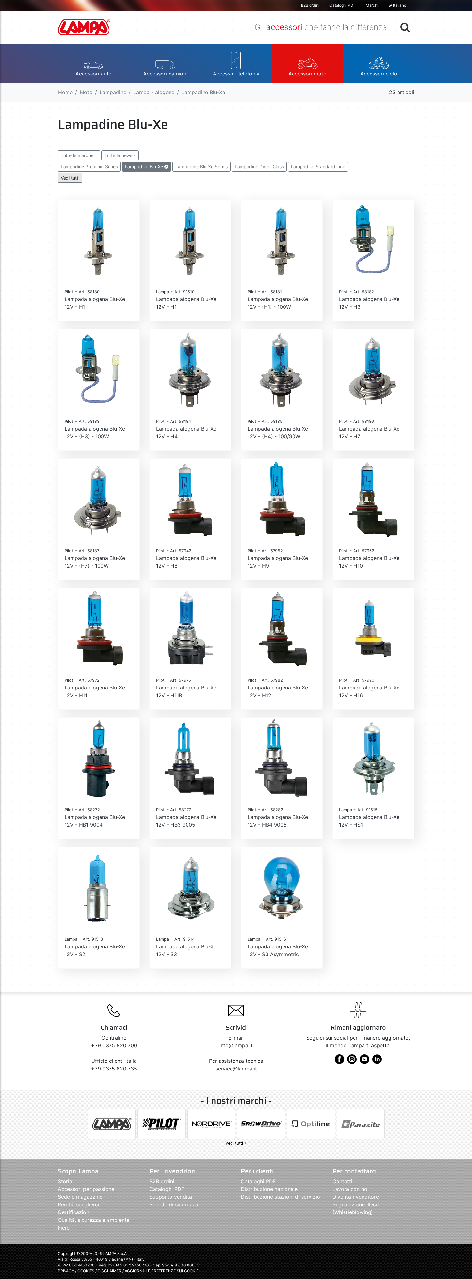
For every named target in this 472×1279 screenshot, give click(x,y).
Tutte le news (118, 155)
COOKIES (85, 1270)
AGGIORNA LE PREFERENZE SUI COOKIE (161, 1270)
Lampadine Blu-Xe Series (201, 166)
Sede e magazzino (80, 1197)
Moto (86, 92)
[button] (93, 63)
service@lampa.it (236, 1068)
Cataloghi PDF (342, 5)
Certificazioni (74, 1212)
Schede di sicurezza (173, 1204)
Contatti (342, 1181)
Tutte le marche (77, 155)
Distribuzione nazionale (269, 1189)
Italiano (399, 5)
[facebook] (339, 1061)
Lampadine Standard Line (318, 166)
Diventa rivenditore (355, 1197)
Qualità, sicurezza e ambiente (93, 1220)
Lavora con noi (350, 1189)
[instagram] (352, 1061)
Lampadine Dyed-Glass (259, 166)
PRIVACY (66, 1270)
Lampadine (113, 92)
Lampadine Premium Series (89, 166)
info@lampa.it (236, 1045)
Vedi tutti (70, 178)
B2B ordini (310, 5)
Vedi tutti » (236, 1143)
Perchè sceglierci (78, 1204)
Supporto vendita (170, 1197)
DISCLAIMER (110, 1270)
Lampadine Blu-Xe (144, 166)
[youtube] (364, 1061)
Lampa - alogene (153, 92)
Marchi (372, 5)
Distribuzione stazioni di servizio (280, 1197)
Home (65, 92)
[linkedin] (377, 1061)
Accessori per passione (86, 1189)
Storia (65, 1181)
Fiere (64, 1227)
